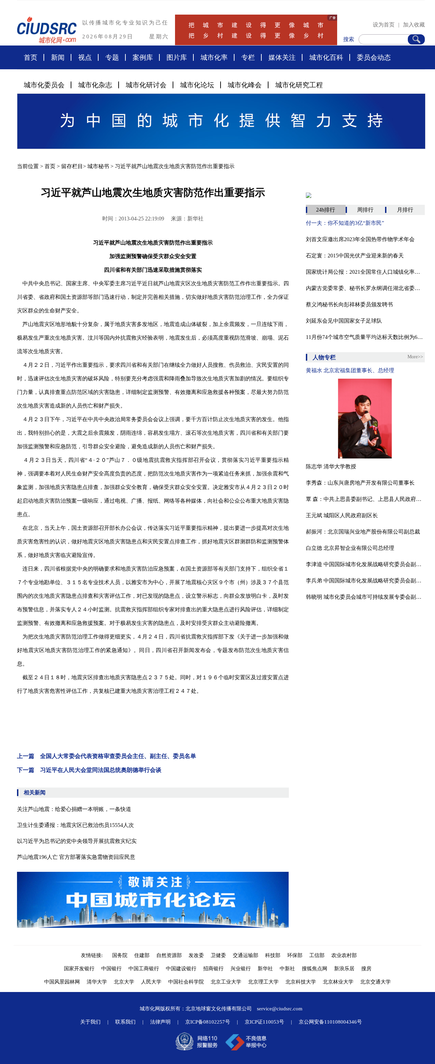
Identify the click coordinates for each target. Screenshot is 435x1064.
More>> (415, 356)
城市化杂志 (95, 85)
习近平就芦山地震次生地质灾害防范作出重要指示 (174, 166)
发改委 (196, 955)
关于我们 (90, 1022)
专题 (112, 57)
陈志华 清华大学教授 (331, 466)
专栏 (248, 57)
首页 (30, 57)
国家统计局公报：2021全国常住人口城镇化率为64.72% (365, 272)
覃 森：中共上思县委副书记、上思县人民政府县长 (365, 499)
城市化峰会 (245, 85)
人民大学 (151, 982)
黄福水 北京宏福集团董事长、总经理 (350, 370)
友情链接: (93, 955)
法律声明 (160, 1022)
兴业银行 (240, 968)
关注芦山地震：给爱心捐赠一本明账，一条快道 (74, 809)
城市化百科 (326, 57)
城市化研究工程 (299, 85)
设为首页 (384, 25)
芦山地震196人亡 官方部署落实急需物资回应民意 (76, 857)
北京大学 (124, 982)
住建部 (142, 955)
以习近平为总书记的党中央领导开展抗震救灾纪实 (77, 841)
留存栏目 (72, 166)
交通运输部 (245, 955)
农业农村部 (344, 955)
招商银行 (213, 968)
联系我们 (125, 1022)
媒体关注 (282, 57)
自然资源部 (169, 955)
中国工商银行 (143, 968)
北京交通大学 (375, 982)
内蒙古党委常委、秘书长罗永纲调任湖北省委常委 (365, 288)
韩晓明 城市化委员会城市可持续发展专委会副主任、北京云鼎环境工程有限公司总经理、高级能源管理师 (365, 597)
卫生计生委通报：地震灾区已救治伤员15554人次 (75, 825)
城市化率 (214, 57)
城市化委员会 (44, 85)
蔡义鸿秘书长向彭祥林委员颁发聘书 (349, 304)
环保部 (294, 955)
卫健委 (218, 955)
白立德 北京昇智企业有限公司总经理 (350, 548)
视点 (85, 57)
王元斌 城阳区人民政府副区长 (342, 515)
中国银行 (111, 968)
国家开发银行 (79, 968)
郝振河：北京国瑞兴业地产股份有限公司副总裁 (363, 532)
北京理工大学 (263, 982)
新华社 (265, 968)
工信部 (317, 955)
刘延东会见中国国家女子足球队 (344, 321)
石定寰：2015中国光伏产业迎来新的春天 (355, 255)
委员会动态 (374, 57)
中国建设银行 (181, 968)
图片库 (177, 57)
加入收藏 (414, 25)
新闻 (58, 57)
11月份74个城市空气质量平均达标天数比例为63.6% (365, 337)
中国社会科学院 (186, 982)
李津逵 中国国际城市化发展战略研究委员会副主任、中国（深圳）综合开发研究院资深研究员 (365, 564)
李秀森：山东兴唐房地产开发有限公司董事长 (360, 483)
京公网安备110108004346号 (330, 1022)
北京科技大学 (300, 982)
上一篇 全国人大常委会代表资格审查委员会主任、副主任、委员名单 (106, 756)
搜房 (366, 968)
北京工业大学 (226, 982)
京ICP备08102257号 (207, 1022)
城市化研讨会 (146, 85)
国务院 (119, 955)
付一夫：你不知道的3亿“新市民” (345, 223)
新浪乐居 (344, 968)
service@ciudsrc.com (279, 1008)
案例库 (143, 57)
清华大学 (97, 982)
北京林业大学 (338, 982)
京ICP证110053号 (264, 1022)
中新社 (287, 968)
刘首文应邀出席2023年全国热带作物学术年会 (360, 239)
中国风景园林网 (62, 982)
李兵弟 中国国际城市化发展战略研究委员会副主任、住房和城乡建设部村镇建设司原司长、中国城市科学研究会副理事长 (365, 580)
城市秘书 (98, 166)
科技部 (272, 955)
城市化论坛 (197, 85)
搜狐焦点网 (314, 968)
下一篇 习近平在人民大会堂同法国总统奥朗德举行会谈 (89, 770)
